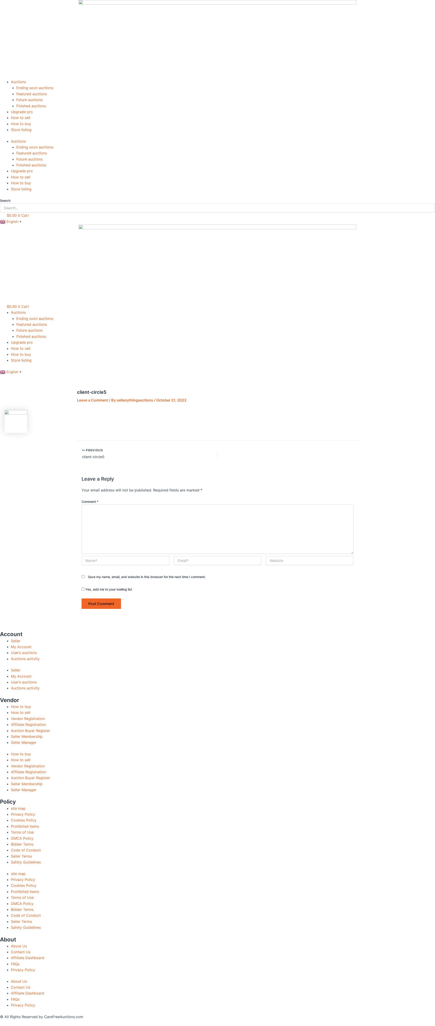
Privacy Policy (23, 814)
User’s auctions (24, 652)
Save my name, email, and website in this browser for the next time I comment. (147, 577)
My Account (21, 646)
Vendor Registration (28, 718)
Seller (15, 641)
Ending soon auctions (34, 87)
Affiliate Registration (28, 724)
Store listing (21, 129)
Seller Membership (27, 736)
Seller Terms (21, 856)
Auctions (18, 82)
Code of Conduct (26, 850)
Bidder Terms (22, 844)
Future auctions (29, 99)
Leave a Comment (92, 400)
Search (5, 200)
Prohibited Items (25, 826)
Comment (90, 501)
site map (18, 808)
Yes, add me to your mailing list (108, 589)
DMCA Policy (22, 838)
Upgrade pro (22, 111)
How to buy (21, 124)
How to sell (20, 117)
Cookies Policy (23, 820)
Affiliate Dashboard (27, 957)
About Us (19, 946)
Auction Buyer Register (30, 730)
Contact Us (20, 952)
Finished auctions (31, 106)
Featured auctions (31, 94)
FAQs (15, 964)
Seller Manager (23, 742)
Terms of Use (22, 832)
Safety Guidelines (26, 862)
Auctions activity (25, 658)
